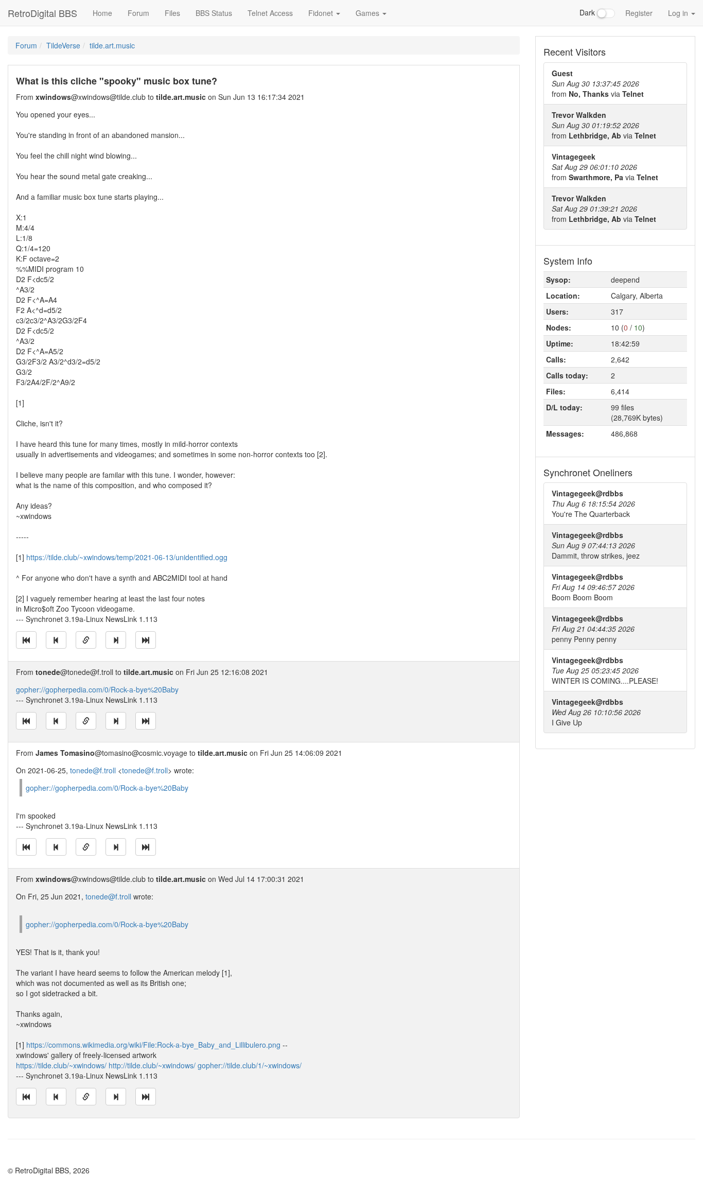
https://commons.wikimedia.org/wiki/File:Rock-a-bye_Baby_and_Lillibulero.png (153, 1044)
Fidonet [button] (321, 13)
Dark (588, 12)
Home (102, 13)
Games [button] (368, 13)
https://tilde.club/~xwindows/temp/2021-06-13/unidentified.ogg (126, 557)
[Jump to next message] (116, 640)
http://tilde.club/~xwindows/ (152, 1065)
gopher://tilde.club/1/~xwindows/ (250, 1065)
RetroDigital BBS (42, 13)
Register (639, 13)
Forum (138, 13)
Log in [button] (679, 13)
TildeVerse (63, 45)
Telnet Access (270, 13)
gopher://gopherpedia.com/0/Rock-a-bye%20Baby (97, 689)
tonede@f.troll (93, 770)
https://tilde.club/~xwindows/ (61, 1065)
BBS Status (214, 13)
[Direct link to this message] (86, 640)
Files (172, 13)
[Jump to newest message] (145, 640)
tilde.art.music (112, 45)
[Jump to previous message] (56, 640)
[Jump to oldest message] (26, 640)
